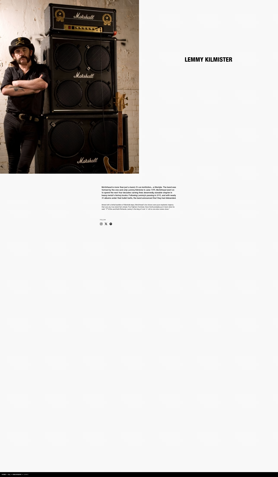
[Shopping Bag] (269, 10)
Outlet (267, 4)
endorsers (17, 474)
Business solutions (235, 4)
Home (4, 474)
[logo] (8, 8)
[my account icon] (265, 10)
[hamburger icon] (272, 10)
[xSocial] (106, 224)
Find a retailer (258, 4)
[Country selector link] (272, 4)
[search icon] (262, 10)
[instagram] (101, 224)
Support (255, 10)
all (9, 474)
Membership (247, 4)
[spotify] (110, 224)
